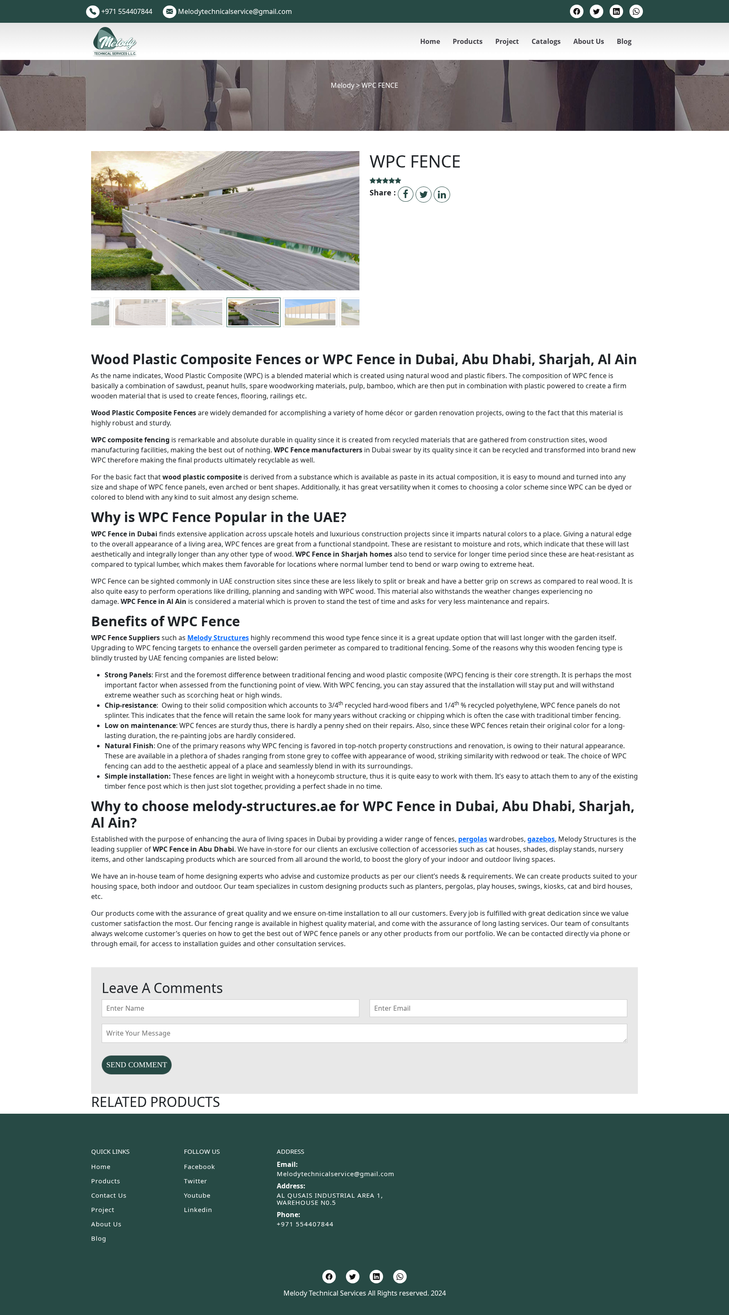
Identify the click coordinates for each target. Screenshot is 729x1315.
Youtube (197, 1195)
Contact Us (109, 1195)
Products (468, 41)
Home (430, 41)
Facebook (199, 1166)
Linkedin (198, 1209)
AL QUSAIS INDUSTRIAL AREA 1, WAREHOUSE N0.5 (330, 1199)
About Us (588, 41)
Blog (624, 41)
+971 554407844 (305, 1224)
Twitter (195, 1181)
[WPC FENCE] (225, 251)
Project (507, 41)
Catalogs (546, 41)
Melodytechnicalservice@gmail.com (335, 1173)
